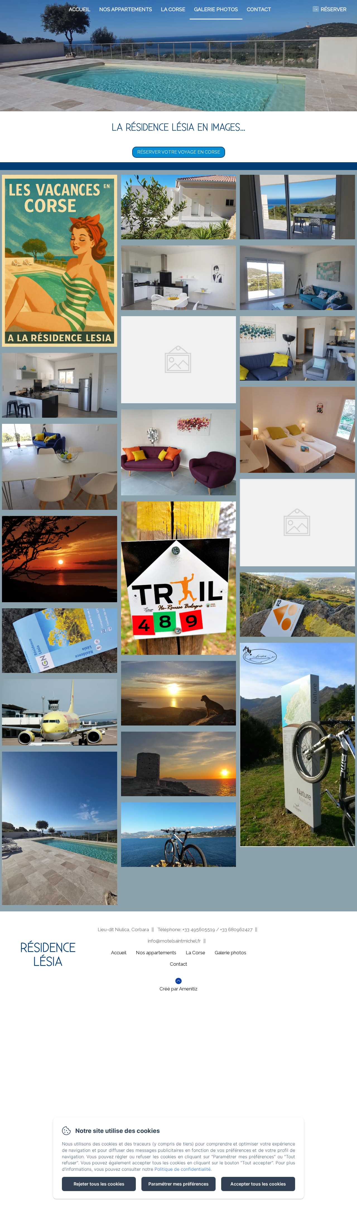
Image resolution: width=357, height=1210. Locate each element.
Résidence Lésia (48, 955)
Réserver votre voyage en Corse (178, 152)
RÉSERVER (333, 9)
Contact (259, 9)
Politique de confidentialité (183, 1169)
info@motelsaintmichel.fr (174, 941)
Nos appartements (125, 9)
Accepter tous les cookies (258, 1184)
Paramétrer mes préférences (178, 1184)
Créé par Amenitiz (178, 989)
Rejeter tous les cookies (99, 1184)
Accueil (79, 9)
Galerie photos (216, 9)
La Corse (173, 9)
